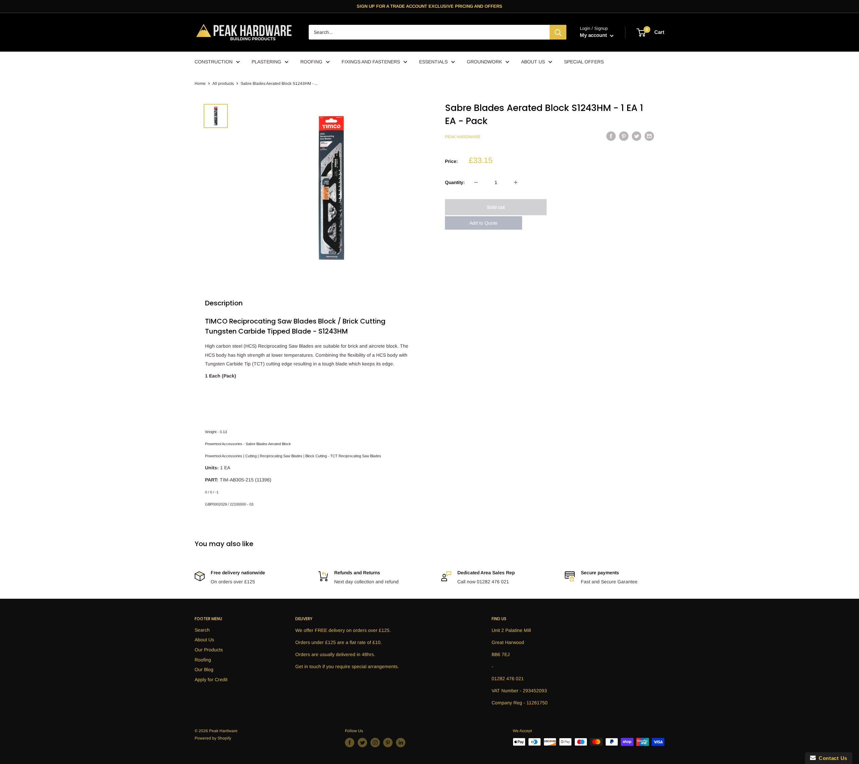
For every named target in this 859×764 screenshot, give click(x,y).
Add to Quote (483, 223)
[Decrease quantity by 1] (476, 182)
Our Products (209, 649)
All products (223, 83)
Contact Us (831, 758)
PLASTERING (266, 61)
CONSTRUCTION (214, 61)
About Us (204, 639)
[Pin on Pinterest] (623, 136)
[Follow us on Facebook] (349, 742)
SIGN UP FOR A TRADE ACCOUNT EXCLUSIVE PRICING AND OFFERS (429, 6)
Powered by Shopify (213, 738)
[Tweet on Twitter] (636, 136)
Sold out (496, 207)
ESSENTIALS (433, 61)
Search (202, 630)
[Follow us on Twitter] (362, 742)
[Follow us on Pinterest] (388, 742)
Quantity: (455, 182)
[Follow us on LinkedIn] (400, 742)
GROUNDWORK (484, 61)
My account (594, 35)
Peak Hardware (463, 137)
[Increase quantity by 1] (516, 182)
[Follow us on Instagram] (375, 742)
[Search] (558, 32)
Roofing (203, 659)
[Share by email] (649, 136)
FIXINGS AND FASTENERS (371, 61)
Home (200, 83)
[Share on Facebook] (611, 136)
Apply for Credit (211, 679)
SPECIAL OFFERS (584, 61)
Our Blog (204, 669)
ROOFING (311, 61)
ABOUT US (533, 61)
